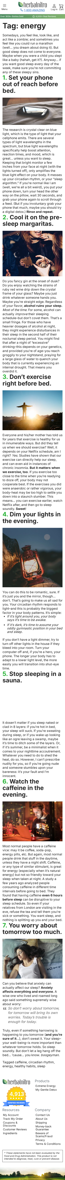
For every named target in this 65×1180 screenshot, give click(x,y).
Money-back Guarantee (44, 1128)
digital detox (14, 212)
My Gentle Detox (46, 1089)
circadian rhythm (41, 1062)
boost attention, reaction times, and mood (26, 152)
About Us (42, 1118)
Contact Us (43, 1115)
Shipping (41, 1122)
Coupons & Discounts (10, 1124)
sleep (41, 1066)
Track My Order (13, 1118)
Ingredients (10, 1133)
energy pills (11, 854)
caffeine (21, 1062)
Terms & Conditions (48, 1143)
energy (7, 1066)
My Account (10, 1115)
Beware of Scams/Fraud (44, 1135)
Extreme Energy (46, 1086)
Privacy (40, 1140)
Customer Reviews (15, 1129)
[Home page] (16, 1082)
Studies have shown (34, 455)
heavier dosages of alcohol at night (28, 326)
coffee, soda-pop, (38, 850)
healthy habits (25, 1066)
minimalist (39, 747)
